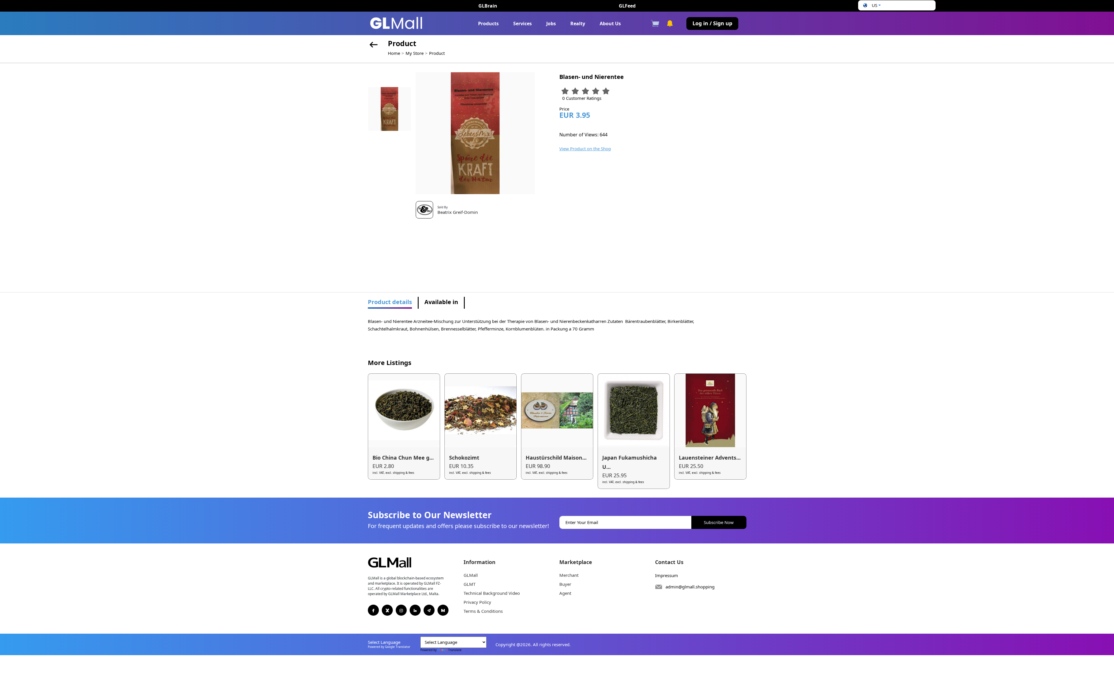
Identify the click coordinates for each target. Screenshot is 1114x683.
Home (394, 53)
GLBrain (487, 6)
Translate (455, 650)
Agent (565, 593)
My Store (415, 53)
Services (522, 23)
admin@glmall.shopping (690, 587)
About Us (610, 23)
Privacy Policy (477, 602)
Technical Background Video (492, 593)
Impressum (666, 575)
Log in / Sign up (712, 23)
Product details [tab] (390, 302)
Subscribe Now (719, 522)
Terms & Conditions (483, 611)
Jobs (551, 23)
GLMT (469, 584)
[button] (871, 5)
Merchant (568, 575)
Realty (577, 23)
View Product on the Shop (585, 148)
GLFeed (627, 6)
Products (488, 23)
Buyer (565, 584)
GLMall (471, 575)
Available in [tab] (441, 302)
